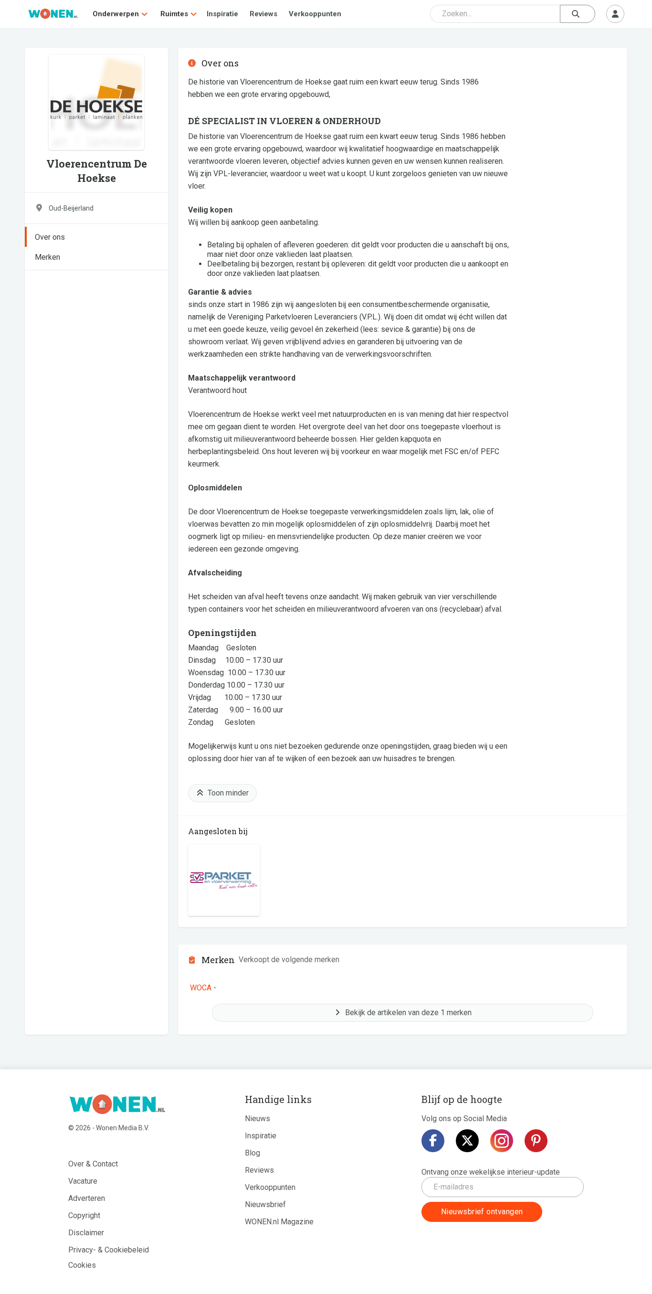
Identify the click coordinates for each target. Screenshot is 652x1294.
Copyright (84, 1215)
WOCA (200, 987)
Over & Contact (93, 1163)
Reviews (263, 14)
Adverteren (86, 1198)
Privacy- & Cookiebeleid (108, 1249)
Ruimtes (174, 14)
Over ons (50, 237)
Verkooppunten (315, 14)
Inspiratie (222, 14)
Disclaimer (86, 1232)
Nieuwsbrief (265, 1204)
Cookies (82, 1265)
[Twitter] (467, 1140)
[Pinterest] (536, 1140)
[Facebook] (432, 1140)
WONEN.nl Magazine (279, 1221)
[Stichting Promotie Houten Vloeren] (224, 880)
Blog (252, 1152)
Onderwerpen (116, 14)
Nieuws (257, 1118)
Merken (47, 257)
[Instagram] (501, 1140)
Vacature (82, 1181)
